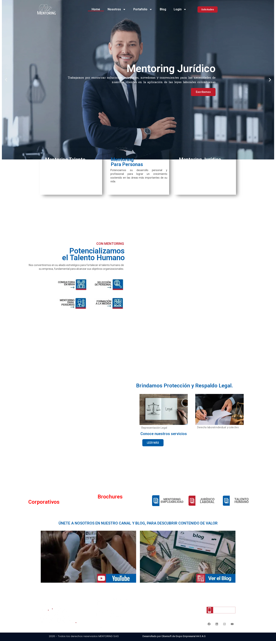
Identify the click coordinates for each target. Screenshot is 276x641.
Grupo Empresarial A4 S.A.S (191, 636)
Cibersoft (166, 636)
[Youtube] (232, 624)
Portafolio (140, 9)
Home (96, 9)
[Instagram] (224, 624)
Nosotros (114, 9)
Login (178, 9)
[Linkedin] (217, 624)
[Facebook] (209, 624)
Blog (163, 9)
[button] (6, 79)
